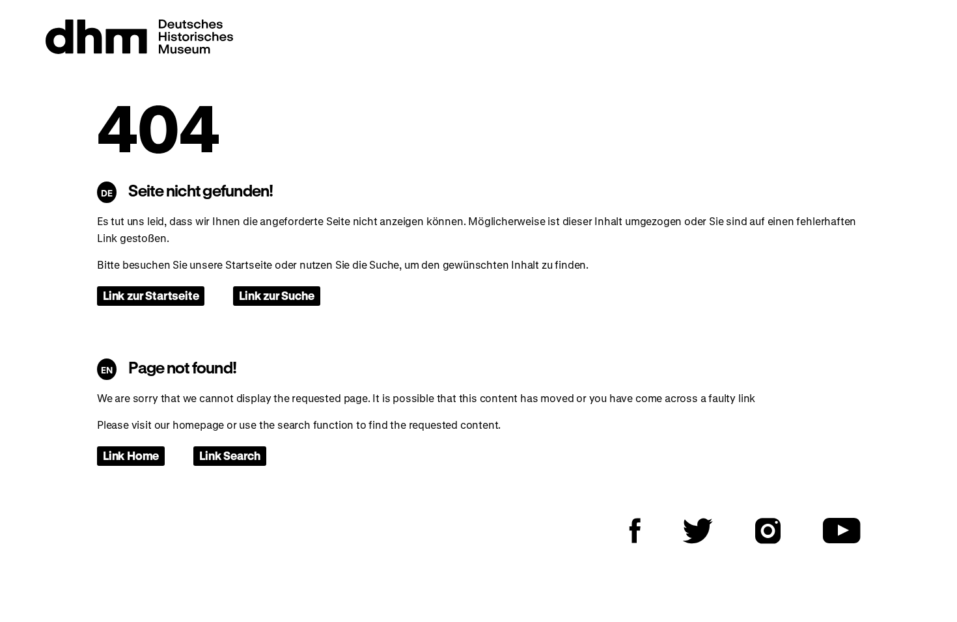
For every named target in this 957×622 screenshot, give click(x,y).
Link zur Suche (276, 295)
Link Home (131, 455)
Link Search (229, 455)
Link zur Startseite (151, 295)
